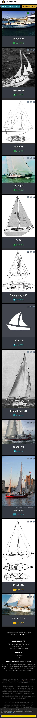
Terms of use (11, 712)
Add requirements (30, 6)
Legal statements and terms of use (18, 644)
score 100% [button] (19, 43)
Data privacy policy (19, 646)
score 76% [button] (19, 190)
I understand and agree (18, 715)
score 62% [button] (19, 299)
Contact (18, 657)
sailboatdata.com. (27, 681)
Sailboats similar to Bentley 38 (10, 6)
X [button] (23, 6)
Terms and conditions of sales (18, 648)
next (20, 634)
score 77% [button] (18, 151)
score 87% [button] (19, 95)
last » (24, 634)
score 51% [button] (18, 451)
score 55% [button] (19, 345)
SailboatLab (10, 2)
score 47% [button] (19, 590)
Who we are (18, 655)
